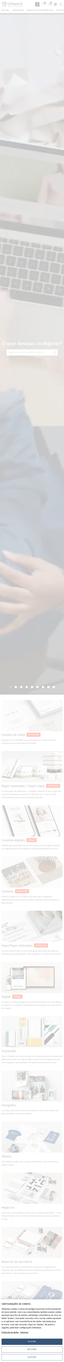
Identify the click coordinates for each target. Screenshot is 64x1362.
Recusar (31, 1349)
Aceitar (32, 1341)
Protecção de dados (10, 1332)
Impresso (24, 1332)
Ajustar (32, 1357)
